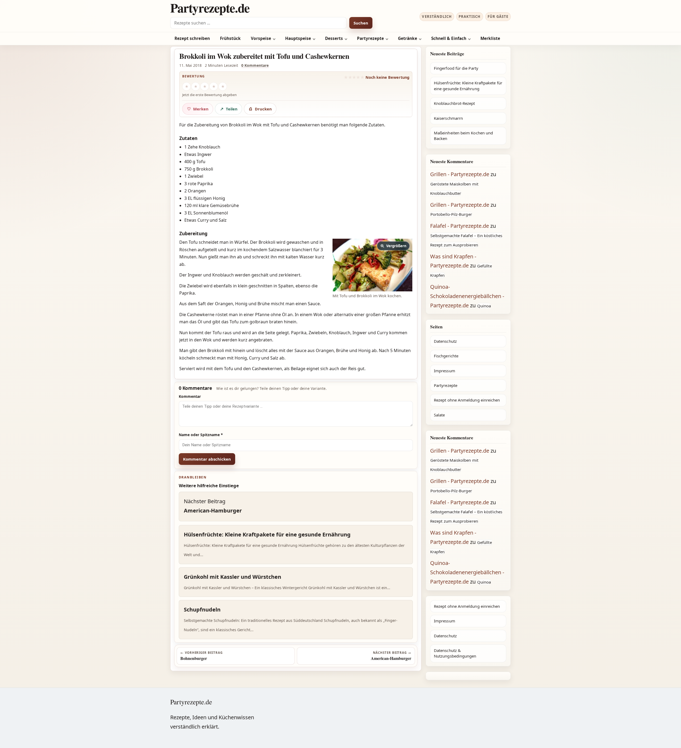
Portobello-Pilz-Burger (451, 214)
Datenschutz (445, 341)
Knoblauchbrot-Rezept (454, 103)
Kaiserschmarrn (448, 118)
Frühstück (230, 38)
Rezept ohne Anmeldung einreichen (467, 400)
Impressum (444, 370)
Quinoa (484, 305)
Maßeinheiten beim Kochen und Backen (463, 135)
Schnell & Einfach (448, 38)
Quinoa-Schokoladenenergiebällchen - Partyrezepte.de (467, 296)
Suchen (361, 23)
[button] (372, 265)
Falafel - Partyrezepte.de (459, 225)
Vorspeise (261, 38)
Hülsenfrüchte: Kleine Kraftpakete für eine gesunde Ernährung (468, 85)
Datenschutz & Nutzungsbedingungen (455, 653)
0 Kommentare (255, 65)
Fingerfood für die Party (456, 68)
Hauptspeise (298, 38)
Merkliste (490, 38)
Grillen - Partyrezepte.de (459, 174)
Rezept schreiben (192, 38)
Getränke (407, 38)
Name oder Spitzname (201, 434)
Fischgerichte (446, 355)
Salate (439, 415)
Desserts (334, 38)
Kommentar (190, 396)
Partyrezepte (370, 38)
